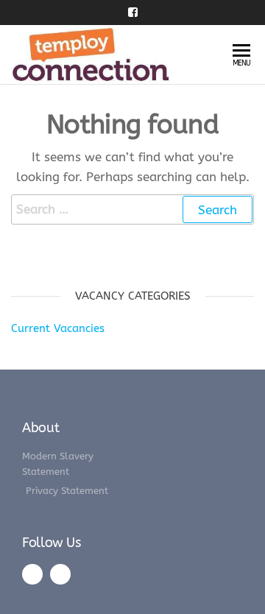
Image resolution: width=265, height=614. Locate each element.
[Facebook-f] (32, 574)
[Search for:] (132, 209)
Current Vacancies (58, 328)
